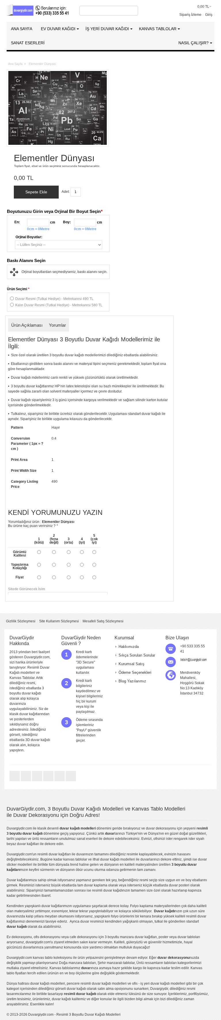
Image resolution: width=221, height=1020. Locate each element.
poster (163, 937)
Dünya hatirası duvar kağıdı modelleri (36, 983)
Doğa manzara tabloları (77, 963)
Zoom (57, 108)
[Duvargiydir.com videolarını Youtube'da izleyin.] (37, 781)
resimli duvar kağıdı (107, 890)
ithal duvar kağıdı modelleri (114, 859)
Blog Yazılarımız (132, 681)
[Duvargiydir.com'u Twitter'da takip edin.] (15, 781)
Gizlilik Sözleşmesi (20, 621)
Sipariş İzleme (190, 15)
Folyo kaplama (141, 906)
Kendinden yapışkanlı (24, 906)
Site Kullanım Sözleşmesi (59, 621)
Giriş (208, 15)
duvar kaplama (95, 885)
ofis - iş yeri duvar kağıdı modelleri (158, 983)
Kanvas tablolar (61, 968)
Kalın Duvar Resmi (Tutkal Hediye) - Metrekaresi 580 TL (58, 305)
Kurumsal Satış (131, 664)
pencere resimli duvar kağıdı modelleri (97, 983)
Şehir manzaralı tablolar (116, 963)
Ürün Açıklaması (27, 325)
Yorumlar (57, 325)
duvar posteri (179, 885)
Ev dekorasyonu (19, 937)
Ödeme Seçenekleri (135, 672)
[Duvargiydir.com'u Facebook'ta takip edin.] (26, 781)
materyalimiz (24, 911)
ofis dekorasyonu (47, 937)
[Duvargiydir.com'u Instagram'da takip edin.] (71, 781)
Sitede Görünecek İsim (89, 589)
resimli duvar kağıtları (54, 854)
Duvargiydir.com (19, 828)
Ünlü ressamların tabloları (156, 963)
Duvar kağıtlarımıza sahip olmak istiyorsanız (41, 880)
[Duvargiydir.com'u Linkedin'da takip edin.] (48, 781)
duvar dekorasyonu (161, 828)
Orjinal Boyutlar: (29, 237)
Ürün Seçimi (18, 289)
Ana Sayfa (15, 64)
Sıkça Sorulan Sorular (137, 655)
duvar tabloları (189, 937)
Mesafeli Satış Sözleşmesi (103, 621)
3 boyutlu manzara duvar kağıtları (131, 937)
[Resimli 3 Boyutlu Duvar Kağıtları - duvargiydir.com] (38, 10)
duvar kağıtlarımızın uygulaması (66, 906)
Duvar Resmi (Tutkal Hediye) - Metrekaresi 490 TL (54, 299)
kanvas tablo (73, 859)
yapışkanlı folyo (106, 916)
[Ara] (133, 10)
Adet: (66, 192)
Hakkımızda (129, 646)
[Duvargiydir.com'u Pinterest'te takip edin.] (60, 781)
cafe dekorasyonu (84, 937)
